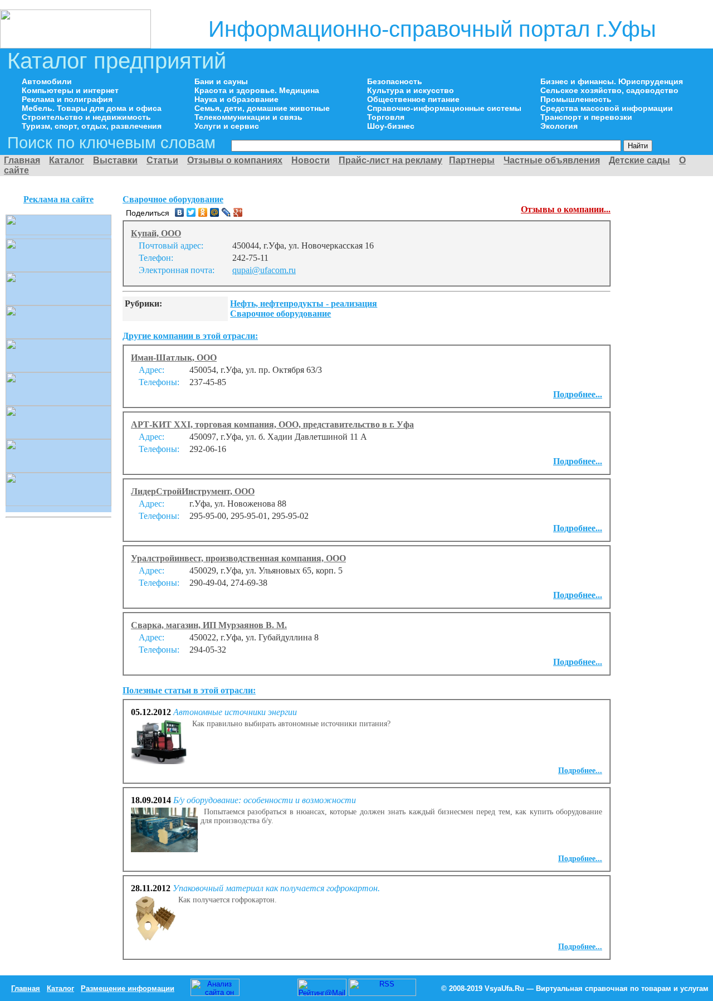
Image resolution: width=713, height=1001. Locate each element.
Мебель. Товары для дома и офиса (92, 108)
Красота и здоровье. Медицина (256, 90)
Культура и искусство (410, 90)
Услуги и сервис (226, 126)
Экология (559, 126)
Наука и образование (236, 99)
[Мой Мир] (215, 212)
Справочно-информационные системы (444, 108)
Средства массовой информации (606, 108)
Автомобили (47, 81)
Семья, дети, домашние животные (262, 108)
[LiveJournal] (226, 212)
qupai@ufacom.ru (264, 270)
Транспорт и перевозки (586, 117)
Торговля (385, 117)
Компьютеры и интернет (70, 90)
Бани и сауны (221, 81)
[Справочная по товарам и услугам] (75, 45)
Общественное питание (413, 99)
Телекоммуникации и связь (248, 117)
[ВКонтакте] (179, 212)
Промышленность (576, 99)
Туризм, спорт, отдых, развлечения (92, 126)
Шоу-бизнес (390, 126)
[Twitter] (191, 212)
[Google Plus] (238, 212)
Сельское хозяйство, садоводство (609, 90)
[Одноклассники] (203, 212)
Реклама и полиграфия (67, 99)
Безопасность (394, 81)
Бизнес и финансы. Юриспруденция (611, 81)
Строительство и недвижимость (86, 117)
